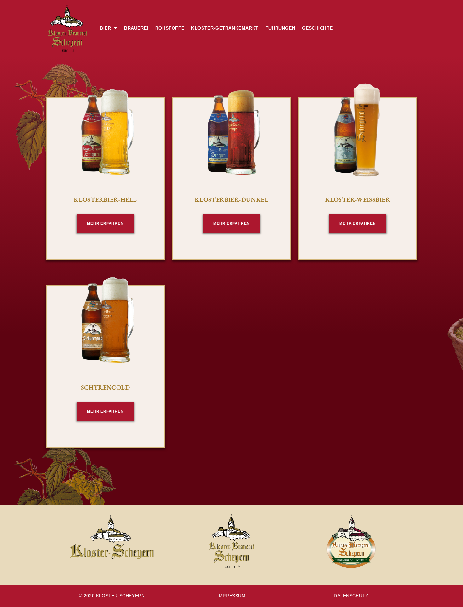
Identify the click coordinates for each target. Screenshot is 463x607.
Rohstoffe (169, 28)
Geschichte (317, 28)
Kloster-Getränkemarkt (225, 28)
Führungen (280, 28)
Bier (105, 28)
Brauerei (136, 28)
